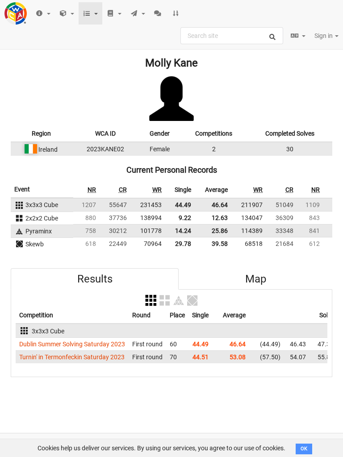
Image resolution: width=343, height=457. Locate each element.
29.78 (183, 243)
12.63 (220, 217)
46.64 (220, 204)
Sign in (324, 35)
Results (95, 279)
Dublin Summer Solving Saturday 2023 (72, 344)
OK (304, 449)
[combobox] (231, 35)
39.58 (220, 243)
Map (255, 279)
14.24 (183, 230)
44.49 (183, 204)
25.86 (220, 230)
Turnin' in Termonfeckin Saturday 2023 (72, 357)
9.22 (185, 217)
